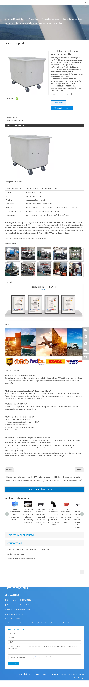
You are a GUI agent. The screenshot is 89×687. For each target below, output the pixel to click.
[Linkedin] (74, 678)
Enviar (14, 663)
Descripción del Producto (15, 125)
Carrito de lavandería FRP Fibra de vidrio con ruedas (63, 481)
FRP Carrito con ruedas (42, 477)
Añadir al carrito (63, 108)
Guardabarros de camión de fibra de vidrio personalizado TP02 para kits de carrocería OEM (41, 517)
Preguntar (58, 102)
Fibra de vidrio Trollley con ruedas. (18, 477)
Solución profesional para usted (44, 489)
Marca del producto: (14, 120)
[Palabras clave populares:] (82, 572)
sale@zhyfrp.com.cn (28, 559)
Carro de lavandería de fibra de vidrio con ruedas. (23, 481)
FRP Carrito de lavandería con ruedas (67, 477)
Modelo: (9, 118)
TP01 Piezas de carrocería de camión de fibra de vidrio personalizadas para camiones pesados (53, 517)
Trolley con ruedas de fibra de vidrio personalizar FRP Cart (15, 514)
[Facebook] (78, 678)
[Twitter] (82, 678)
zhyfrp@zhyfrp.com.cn (15, 614)
